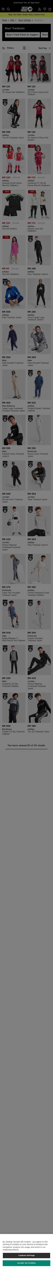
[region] (26, 1251)
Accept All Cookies (26, 1263)
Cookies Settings (26, 1255)
